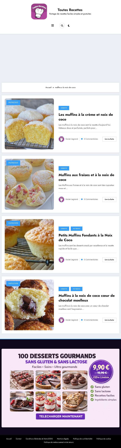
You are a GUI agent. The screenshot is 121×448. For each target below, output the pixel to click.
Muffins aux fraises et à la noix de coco (86, 177)
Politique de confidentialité (82, 439)
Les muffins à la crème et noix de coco (86, 117)
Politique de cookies (104, 439)
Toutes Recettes (70, 9)
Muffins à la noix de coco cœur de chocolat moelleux (87, 298)
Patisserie (76, 229)
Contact (18, 439)
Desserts (64, 108)
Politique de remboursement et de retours (58, 442)
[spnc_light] (69, 25)
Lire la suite (109, 139)
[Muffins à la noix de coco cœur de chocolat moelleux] (29, 304)
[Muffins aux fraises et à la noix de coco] (29, 184)
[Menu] (52, 25)
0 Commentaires (91, 139)
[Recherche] (62, 25)
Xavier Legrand (72, 139)
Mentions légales (63, 439)
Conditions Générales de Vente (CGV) (39, 439)
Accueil (9, 439)
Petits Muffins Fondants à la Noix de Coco (85, 237)
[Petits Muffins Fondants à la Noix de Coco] (29, 244)
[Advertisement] (60, 57)
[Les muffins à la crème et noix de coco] (29, 123)
